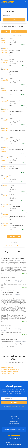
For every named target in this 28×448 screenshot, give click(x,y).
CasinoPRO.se (21, 429)
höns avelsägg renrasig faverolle (10, 369)
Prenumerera (14, 402)
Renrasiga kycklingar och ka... (17, 130)
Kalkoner (11, 187)
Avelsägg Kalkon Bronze (15, 159)
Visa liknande (12, 42)
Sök (14, 20)
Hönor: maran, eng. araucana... (14, 101)
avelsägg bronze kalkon (15, 111)
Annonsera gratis (14, 414)
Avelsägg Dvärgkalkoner (16, 81)
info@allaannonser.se (14, 438)
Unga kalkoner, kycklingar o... (17, 90)
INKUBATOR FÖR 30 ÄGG (16, 62)
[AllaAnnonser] (7, 2)
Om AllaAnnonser (14, 424)
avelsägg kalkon (13, 168)
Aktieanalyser (14, 421)
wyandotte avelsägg (7, 367)
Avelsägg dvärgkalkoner (16, 121)
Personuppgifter (20, 406)
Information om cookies (14, 419)
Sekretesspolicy (17, 444)
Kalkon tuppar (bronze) (15, 41)
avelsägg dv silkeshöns (7, 373)
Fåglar (2, 325)
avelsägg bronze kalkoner (16, 149)
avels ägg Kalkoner (14, 206)
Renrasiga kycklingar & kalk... (17, 216)
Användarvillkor (12, 406)
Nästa (18, 246)
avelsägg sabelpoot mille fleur (9, 371)
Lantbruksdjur (4, 256)
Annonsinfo (14, 416)
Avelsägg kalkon (13, 71)
